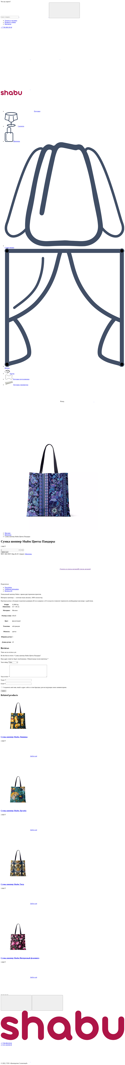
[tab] (64, 587)
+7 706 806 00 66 (6, 27)
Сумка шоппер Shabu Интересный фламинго (20, 958)
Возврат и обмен (10, 22)
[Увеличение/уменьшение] (7, 994)
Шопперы (8, 535)
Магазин (7, 533)
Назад (62, 401)
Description (8, 587)
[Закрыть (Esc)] (1, 994)
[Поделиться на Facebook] (23, 584)
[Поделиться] (3, 994)
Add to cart (5, 552)
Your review (5, 676)
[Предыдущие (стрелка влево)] (16, 1003)
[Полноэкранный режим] (5, 994)
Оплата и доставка (11, 20)
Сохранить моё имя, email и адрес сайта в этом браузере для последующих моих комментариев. (35, 687)
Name (3, 680)
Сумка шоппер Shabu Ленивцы (14, 737)
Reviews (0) (8, 591)
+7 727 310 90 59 (6, 1045)
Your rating (5, 662)
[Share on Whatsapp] (53, 584)
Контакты (8, 24)
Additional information (12, 589)
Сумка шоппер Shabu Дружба (13, 811)
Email (3, 684)
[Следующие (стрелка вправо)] (47, 1003)
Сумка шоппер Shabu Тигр (12, 884)
